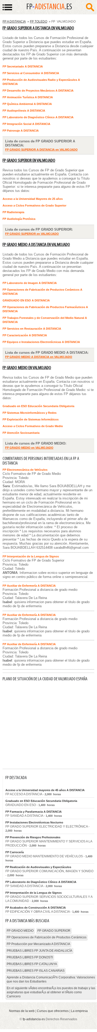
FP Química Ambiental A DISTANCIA (27, 103)
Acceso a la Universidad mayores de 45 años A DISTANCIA (45, 790)
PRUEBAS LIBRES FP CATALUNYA (32, 964)
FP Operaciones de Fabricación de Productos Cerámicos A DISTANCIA (42, 291)
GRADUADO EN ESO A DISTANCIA (26, 300)
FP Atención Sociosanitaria (21, 432)
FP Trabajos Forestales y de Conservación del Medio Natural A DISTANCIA (45, 319)
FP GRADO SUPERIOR (53, 930)
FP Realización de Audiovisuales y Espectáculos (38, 867)
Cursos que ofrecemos (53, 1011)
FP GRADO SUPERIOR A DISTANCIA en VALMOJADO (38, 28)
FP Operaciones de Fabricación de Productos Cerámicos (46, 937)
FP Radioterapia (13, 212)
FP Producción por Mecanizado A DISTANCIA (38, 944)
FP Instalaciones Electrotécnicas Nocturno (34, 822)
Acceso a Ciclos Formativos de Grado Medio (33, 426)
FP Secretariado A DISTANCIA (23, 66)
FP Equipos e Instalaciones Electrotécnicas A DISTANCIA (41, 341)
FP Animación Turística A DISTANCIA (28, 97)
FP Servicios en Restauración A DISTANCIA (32, 328)
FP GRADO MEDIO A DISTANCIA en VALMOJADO (36, 244)
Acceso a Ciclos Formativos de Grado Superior (34, 205)
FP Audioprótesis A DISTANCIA (24, 110)
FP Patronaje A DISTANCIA (21, 130)
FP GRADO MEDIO (20, 930)
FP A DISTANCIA (14, 21)
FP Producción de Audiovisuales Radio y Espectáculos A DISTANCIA (41, 81)
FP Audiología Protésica (19, 218)
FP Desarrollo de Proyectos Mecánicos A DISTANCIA (38, 90)
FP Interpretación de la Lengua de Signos (31, 556)
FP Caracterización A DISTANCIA (25, 335)
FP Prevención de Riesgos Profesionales (32, 837)
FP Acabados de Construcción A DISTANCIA (35, 907)
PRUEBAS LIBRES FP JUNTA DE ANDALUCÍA (39, 950)
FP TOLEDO (38, 21)
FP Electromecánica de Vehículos (25, 469)
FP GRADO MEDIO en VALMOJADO (27, 368)
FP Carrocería (14, 852)
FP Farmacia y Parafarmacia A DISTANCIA (33, 811)
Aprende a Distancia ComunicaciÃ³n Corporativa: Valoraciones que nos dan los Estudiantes (51, 979)
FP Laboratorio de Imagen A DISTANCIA (30, 282)
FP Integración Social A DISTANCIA (26, 123)
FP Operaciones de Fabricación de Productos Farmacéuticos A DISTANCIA (45, 309)
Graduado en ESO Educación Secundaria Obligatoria (38, 406)
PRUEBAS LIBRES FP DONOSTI (30, 957)
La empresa (79, 1011)
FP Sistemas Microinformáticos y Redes (29, 412)
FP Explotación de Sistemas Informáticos (31, 419)
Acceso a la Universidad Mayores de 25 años (33, 198)
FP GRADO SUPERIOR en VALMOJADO (29, 160)
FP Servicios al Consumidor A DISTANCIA (31, 73)
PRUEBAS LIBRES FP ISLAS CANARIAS (35, 970)
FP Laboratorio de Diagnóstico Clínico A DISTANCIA (38, 117)
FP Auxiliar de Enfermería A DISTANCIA (29, 585)
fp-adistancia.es (34, 1019)
